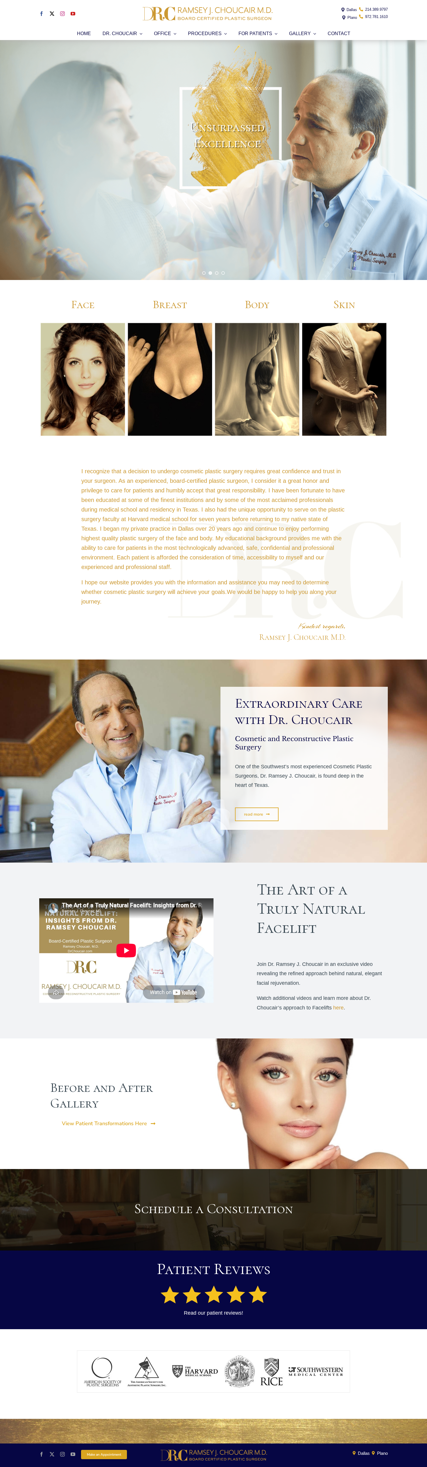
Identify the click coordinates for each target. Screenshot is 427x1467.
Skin (344, 304)
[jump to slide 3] (216, 273)
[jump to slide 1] (204, 273)
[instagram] (62, 13)
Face (82, 304)
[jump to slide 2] (210, 273)
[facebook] (41, 13)
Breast (170, 304)
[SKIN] (344, 324)
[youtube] (73, 13)
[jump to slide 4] (223, 273)
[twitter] (52, 13)
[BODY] (257, 324)
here (338, 1008)
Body (257, 304)
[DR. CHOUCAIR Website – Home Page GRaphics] (82, 324)
